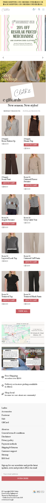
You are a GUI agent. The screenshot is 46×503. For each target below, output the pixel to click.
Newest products (12, 111)
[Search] (39, 10)
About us (5, 429)
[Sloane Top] (34, 126)
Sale (3, 419)
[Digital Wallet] (40, 492)
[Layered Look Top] (12, 243)
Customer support (9, 451)
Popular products (31, 111)
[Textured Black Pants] (34, 281)
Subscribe (23, 479)
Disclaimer (6, 437)
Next (43, 58)
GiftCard (5, 422)
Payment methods (9, 444)
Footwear (6, 415)
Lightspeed (14, 493)
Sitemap (5, 455)
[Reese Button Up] (12, 126)
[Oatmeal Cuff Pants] (34, 243)
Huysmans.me (13, 496)
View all (23, 311)
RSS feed (5, 458)
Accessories (7, 412)
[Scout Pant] (12, 164)
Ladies (4, 408)
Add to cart (31, 145)
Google (11, 500)
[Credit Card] (34, 492)
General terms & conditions (13, 433)
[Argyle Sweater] (12, 205)
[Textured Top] (12, 281)
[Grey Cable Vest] (34, 205)
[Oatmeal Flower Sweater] (34, 164)
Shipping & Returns (10, 447)
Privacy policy (7, 440)
